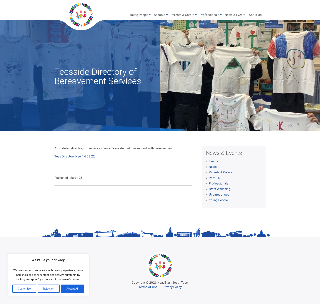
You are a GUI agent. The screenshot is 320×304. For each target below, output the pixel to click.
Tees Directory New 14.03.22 (74, 156)
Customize (24, 288)
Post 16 (214, 178)
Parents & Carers (182, 15)
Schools (159, 15)
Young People (138, 15)
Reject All (48, 288)
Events (213, 161)
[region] (48, 275)
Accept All (72, 288)
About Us (255, 15)
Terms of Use (148, 287)
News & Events (235, 15)
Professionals (209, 15)
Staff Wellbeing (219, 189)
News (213, 167)
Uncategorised (219, 194)
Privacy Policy (172, 287)
